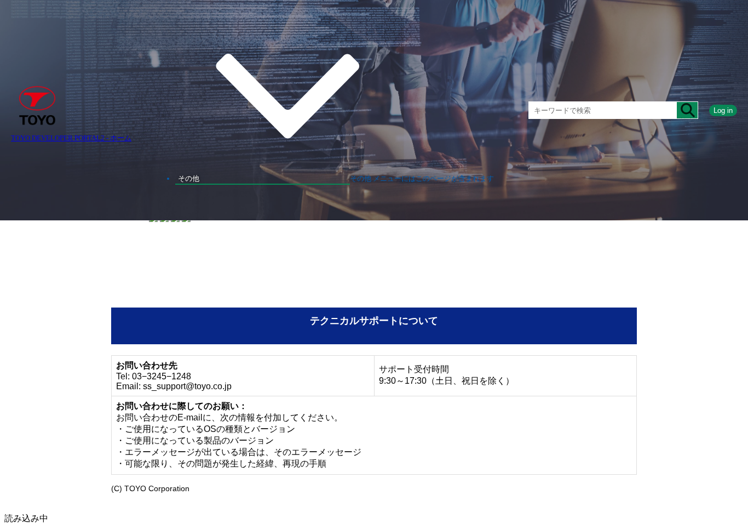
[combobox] (603, 110)
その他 (188, 178)
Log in (723, 110)
